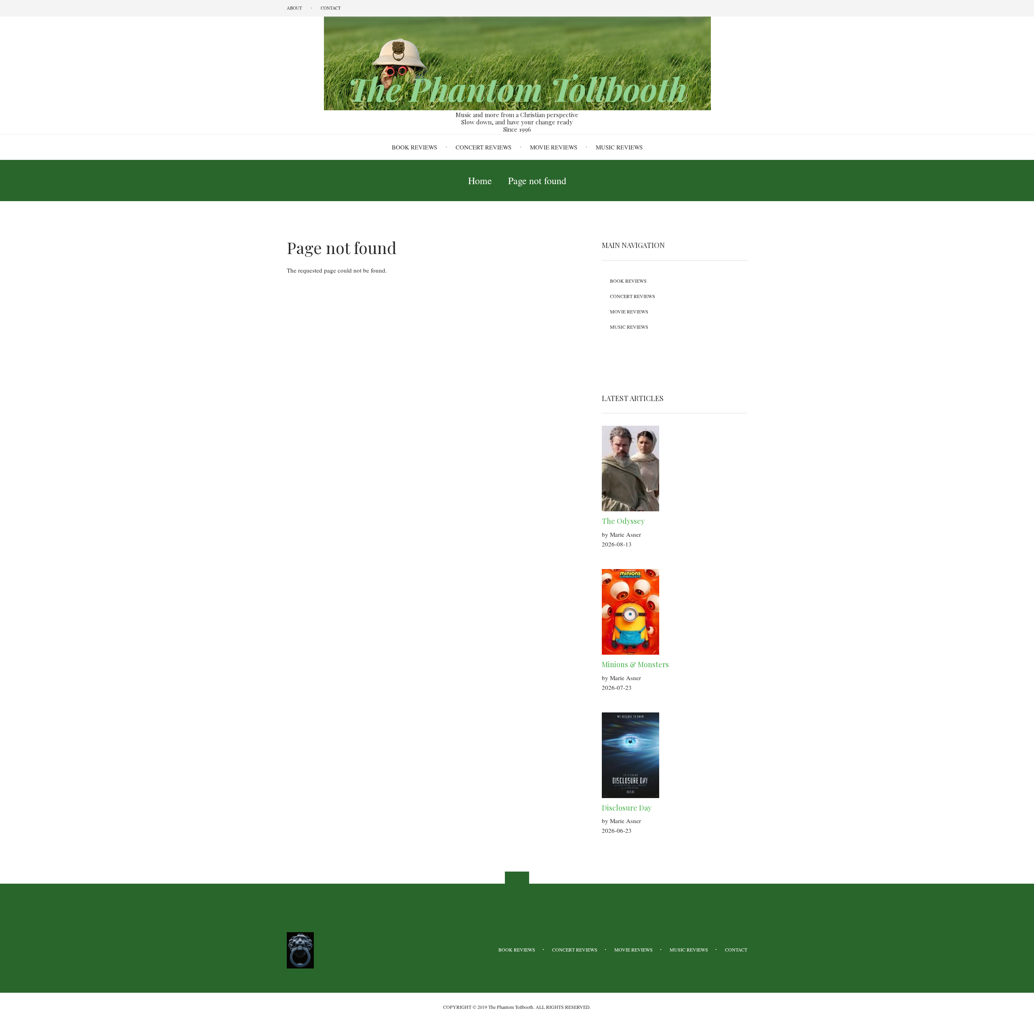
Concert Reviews (483, 147)
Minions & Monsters (635, 664)
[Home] (517, 63)
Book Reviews (414, 147)
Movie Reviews (553, 147)
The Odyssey (623, 521)
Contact (331, 8)
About (294, 8)
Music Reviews (619, 147)
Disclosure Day (627, 808)
